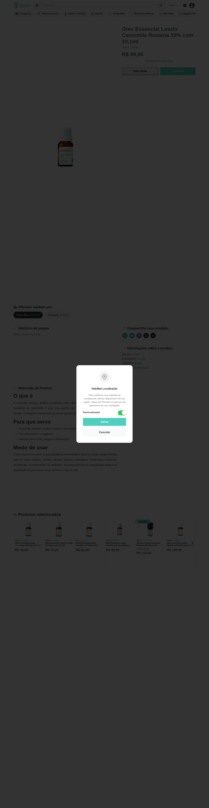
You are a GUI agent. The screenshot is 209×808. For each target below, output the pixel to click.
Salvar (104, 421)
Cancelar (104, 432)
